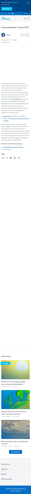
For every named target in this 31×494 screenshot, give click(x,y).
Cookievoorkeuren (15, 491)
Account (26, 13)
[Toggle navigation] (28, 18)
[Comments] (10, 157)
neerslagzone (16, 99)
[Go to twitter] (6, 13)
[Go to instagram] (9, 13)
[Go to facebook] (2, 13)
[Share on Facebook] (3, 157)
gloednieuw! (6, 9)
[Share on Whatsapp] (18, 157)
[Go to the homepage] (5, 18)
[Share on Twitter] (7, 157)
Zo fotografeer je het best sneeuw (13, 147)
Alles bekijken (15, 452)
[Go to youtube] (12, 13)
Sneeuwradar (7, 116)
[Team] (3, 35)
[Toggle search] (25, 18)
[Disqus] (15, 324)
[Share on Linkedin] (14, 157)
